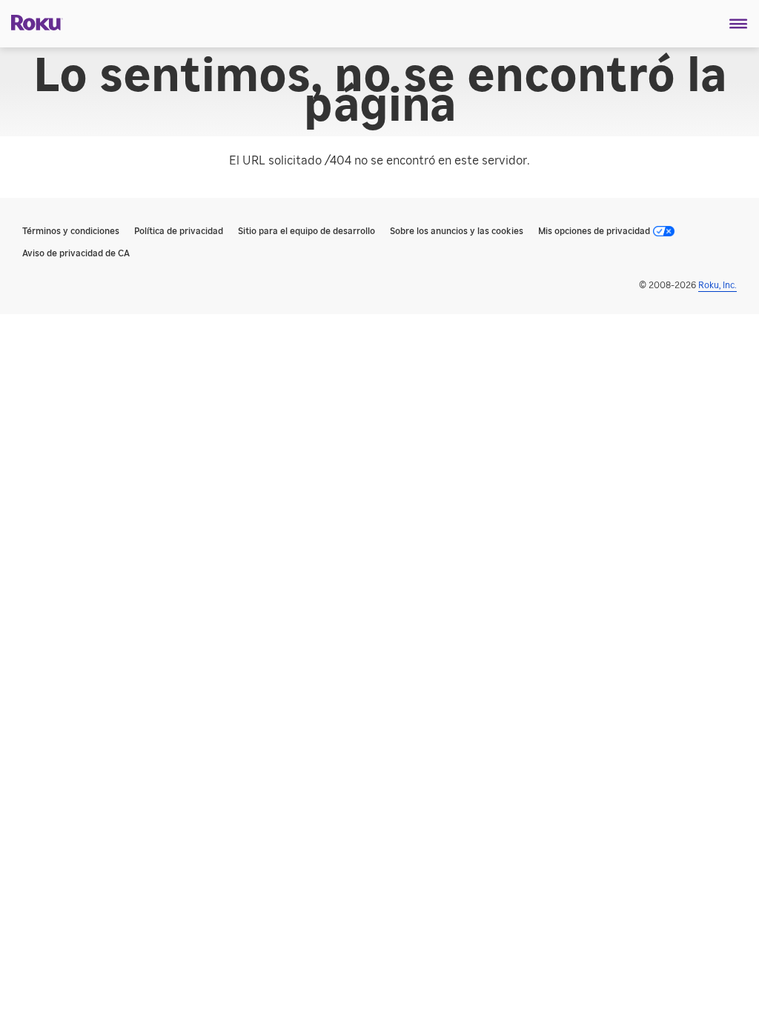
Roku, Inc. (717, 285)
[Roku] (31, 21)
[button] (738, 23)
